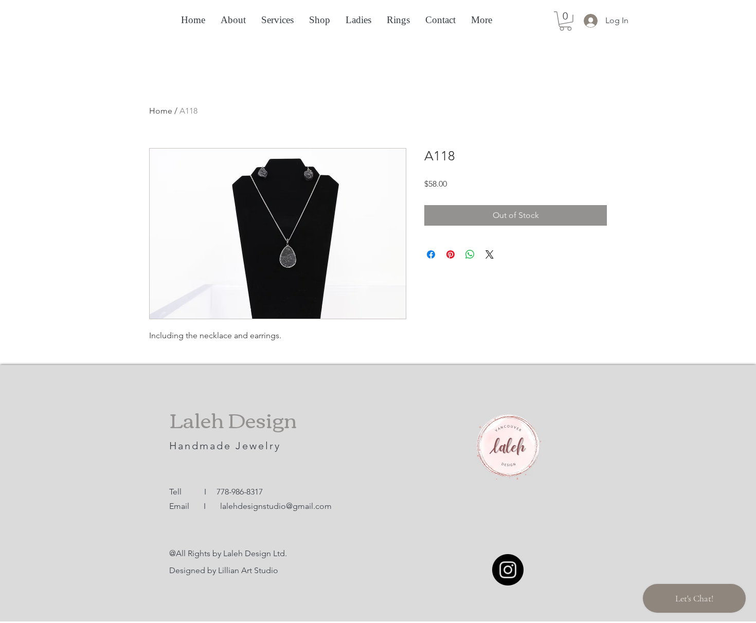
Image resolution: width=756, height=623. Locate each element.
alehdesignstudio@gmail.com (277, 506)
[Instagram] (508, 569)
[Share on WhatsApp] (470, 254)
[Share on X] (489, 254)
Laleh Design (233, 419)
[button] (565, 21)
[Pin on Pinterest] (450, 254)
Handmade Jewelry (227, 445)
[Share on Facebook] (431, 254)
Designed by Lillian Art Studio (223, 570)
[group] (378, 108)
